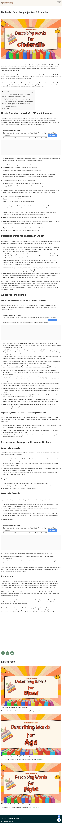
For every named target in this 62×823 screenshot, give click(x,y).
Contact (10, 818)
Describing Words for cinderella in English (14, 96)
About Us (4, 818)
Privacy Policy (18, 818)
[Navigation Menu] (59, 3)
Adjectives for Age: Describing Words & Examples (16, 756)
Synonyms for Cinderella (11, 105)
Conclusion (6, 108)
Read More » (39, 711)
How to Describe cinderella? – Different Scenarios (16, 94)
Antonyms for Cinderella (11, 106)
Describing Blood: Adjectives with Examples (14, 707)
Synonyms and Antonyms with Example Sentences (16, 103)
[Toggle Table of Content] (31, 92)
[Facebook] (3, 653)
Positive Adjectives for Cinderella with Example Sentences (19, 99)
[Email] (12, 653)
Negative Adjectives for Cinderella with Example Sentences (19, 101)
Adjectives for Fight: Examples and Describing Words (17, 804)
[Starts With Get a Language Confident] (7, 3)
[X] (7, 653)
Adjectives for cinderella (9, 98)
